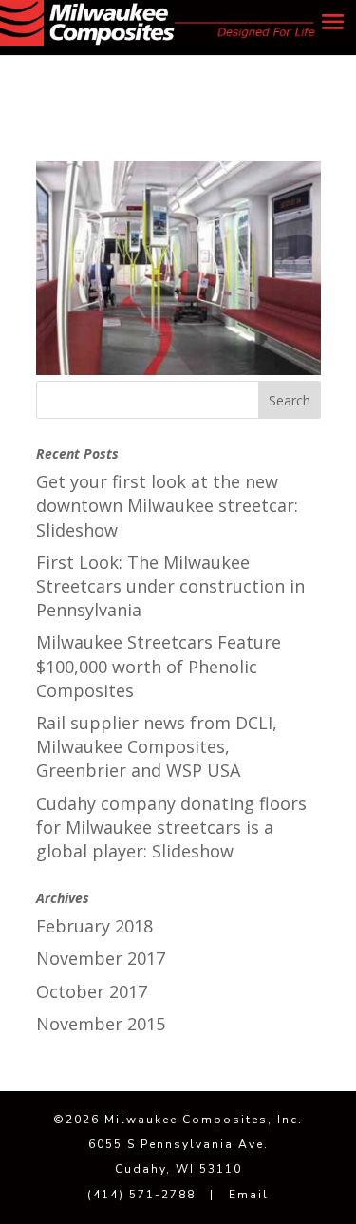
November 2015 (100, 1023)
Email (249, 1194)
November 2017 (100, 958)
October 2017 (91, 991)
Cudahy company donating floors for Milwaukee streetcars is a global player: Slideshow (171, 827)
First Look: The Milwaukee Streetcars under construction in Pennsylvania (170, 586)
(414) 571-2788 (141, 1194)
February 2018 (94, 925)
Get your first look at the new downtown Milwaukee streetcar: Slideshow (167, 505)
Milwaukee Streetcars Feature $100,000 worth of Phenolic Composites (158, 666)
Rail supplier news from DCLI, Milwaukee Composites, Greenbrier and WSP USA (156, 746)
